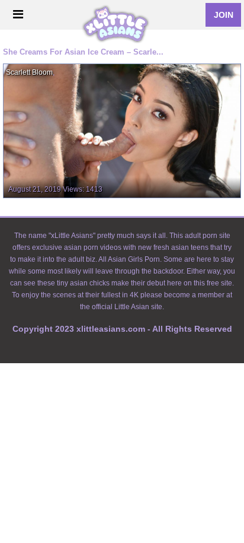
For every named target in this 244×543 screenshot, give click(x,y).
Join (223, 15)
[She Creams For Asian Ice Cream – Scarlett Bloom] (122, 130)
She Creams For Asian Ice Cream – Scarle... (83, 51)
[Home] (119, 15)
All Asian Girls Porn (129, 259)
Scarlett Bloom (29, 72)
